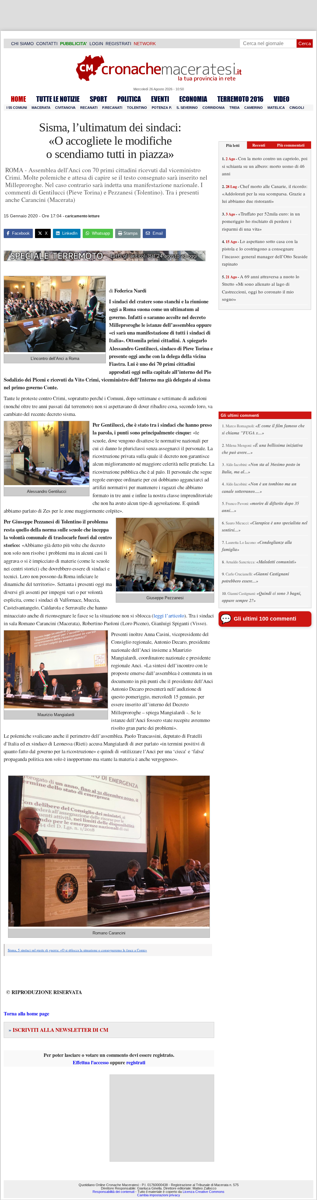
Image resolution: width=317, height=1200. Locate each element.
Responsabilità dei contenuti (113, 1192)
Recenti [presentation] (258, 145)
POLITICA (129, 99)
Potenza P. (162, 107)
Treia (234, 107)
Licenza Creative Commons (203, 1192)
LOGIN (96, 43)
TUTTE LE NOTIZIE (58, 99)
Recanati (89, 107)
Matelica (276, 107)
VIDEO (281, 99)
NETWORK (145, 43)
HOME (18, 99)
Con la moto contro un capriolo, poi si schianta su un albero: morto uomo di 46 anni (264, 166)
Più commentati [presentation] (291, 145)
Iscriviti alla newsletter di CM (58, 1030)
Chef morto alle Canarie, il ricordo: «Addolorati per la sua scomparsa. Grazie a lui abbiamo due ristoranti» (264, 193)
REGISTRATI (118, 43)
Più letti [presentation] (233, 145)
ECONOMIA (193, 99)
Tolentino (137, 107)
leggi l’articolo (169, 615)
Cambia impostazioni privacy (158, 1195)
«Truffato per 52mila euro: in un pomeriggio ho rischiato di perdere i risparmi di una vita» (261, 221)
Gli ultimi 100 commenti (265, 619)
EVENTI (160, 99)
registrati (135, 1062)
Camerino (253, 107)
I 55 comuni (17, 107)
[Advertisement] (162, 1118)
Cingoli (296, 107)
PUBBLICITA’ (73, 43)
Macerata (41, 107)
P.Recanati (112, 107)
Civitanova (65, 107)
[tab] (233, 145)
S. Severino (187, 107)
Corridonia (213, 107)
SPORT (98, 99)
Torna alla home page (26, 1013)
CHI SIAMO (22, 43)
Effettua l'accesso (91, 1062)
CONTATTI (47, 43)
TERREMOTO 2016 (240, 99)
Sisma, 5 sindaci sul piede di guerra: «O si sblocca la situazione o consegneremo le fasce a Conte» (77, 950)
